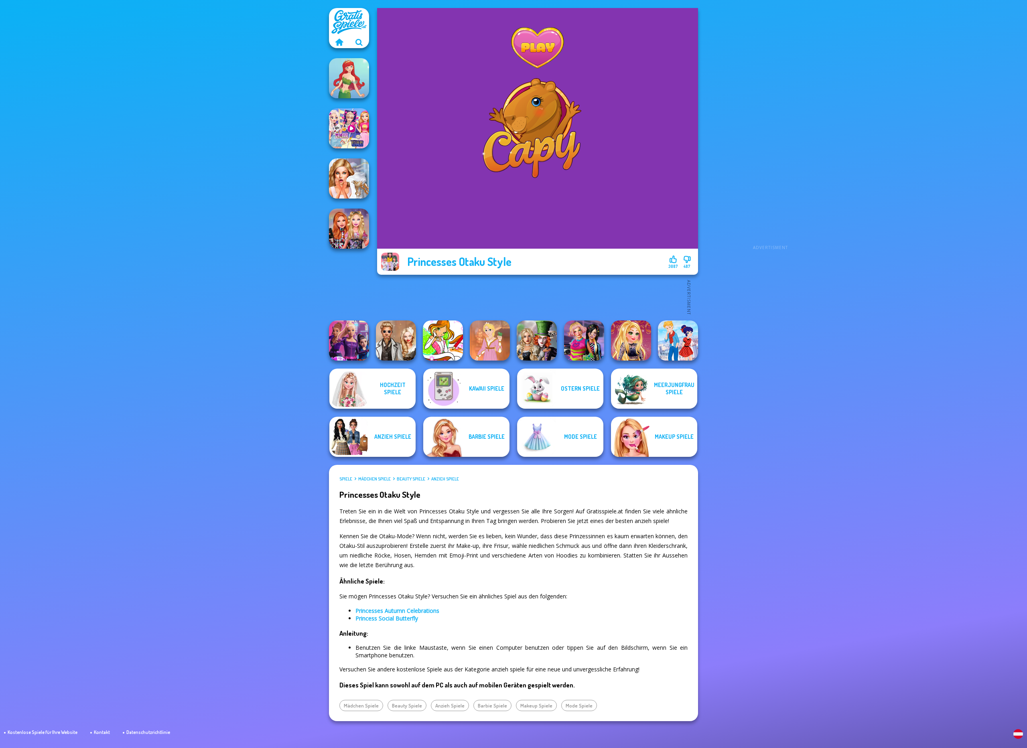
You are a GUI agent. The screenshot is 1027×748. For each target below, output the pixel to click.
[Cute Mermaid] (349, 78)
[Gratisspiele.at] (339, 42)
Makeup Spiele (536, 705)
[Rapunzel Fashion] (490, 340)
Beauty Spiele (411, 479)
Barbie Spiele (492, 705)
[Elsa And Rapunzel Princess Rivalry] (349, 128)
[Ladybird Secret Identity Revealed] (678, 340)
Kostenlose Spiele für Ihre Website (42, 732)
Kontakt (102, 732)
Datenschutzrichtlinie (148, 732)
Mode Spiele (579, 705)
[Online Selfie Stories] (631, 340)
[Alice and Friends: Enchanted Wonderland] (537, 340)
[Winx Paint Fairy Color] (443, 340)
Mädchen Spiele (374, 479)
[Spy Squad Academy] (349, 340)
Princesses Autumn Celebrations (397, 610)
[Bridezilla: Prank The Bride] (349, 178)
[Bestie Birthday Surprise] (349, 229)
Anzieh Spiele (445, 479)
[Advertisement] (770, 128)
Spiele (345, 479)
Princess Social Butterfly (386, 618)
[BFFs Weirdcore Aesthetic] (584, 340)
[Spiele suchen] (359, 42)
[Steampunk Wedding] (396, 340)
